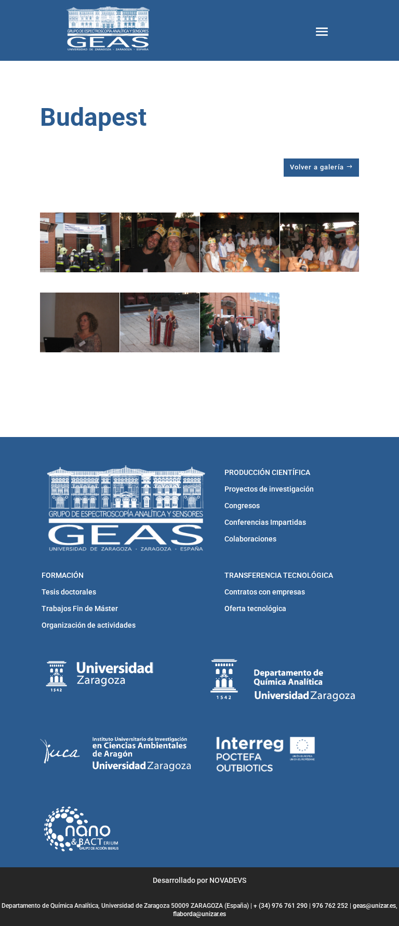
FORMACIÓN (63, 575)
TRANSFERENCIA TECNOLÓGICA (278, 575)
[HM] (160, 242)
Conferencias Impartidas (265, 522)
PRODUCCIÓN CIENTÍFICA (267, 472)
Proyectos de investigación (269, 489)
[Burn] (79, 242)
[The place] (240, 322)
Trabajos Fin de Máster (80, 608)
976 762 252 (330, 905)
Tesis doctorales (69, 592)
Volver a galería (317, 167)
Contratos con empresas (264, 592)
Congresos (242, 505)
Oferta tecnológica (255, 608)
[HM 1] (319, 242)
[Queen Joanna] (160, 322)
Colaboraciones (250, 539)
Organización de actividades (89, 625)
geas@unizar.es (374, 905)
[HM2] (240, 242)
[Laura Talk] (79, 322)
